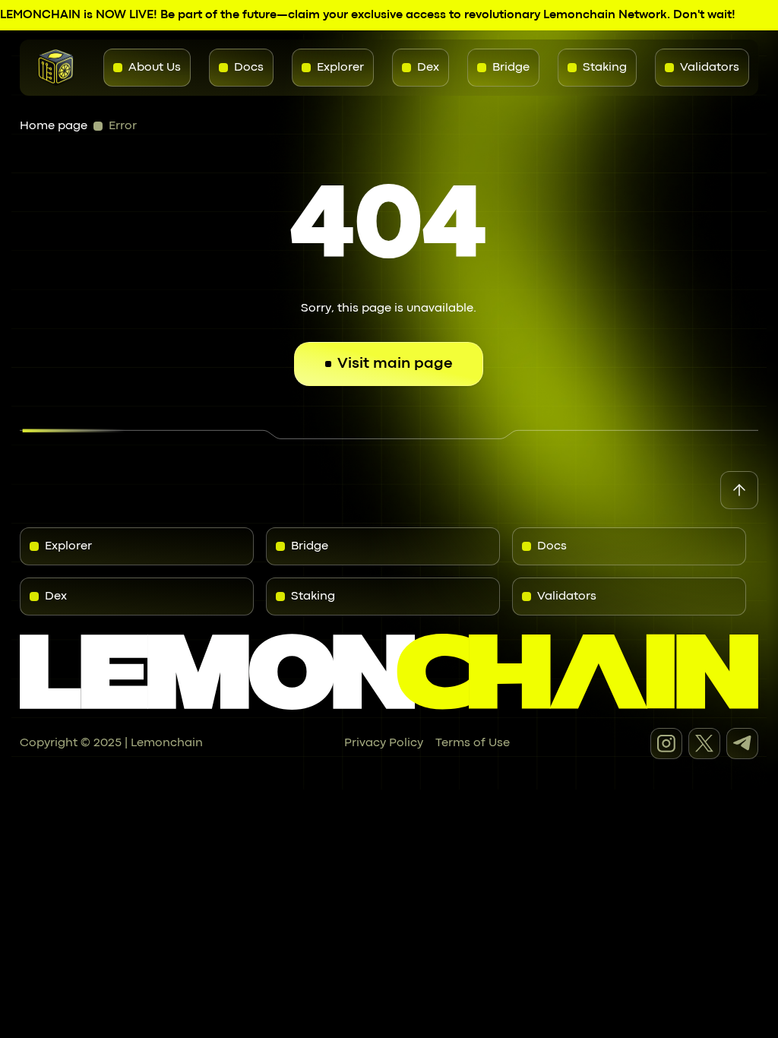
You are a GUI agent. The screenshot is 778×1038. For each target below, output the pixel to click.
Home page (53, 126)
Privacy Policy (383, 743)
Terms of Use (472, 743)
